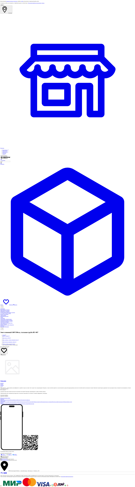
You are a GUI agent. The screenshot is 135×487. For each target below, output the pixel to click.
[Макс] (5, 473)
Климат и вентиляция (4, 314)
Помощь (1, 402)
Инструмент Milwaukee (4, 326)
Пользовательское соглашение (46, 401)
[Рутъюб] (1, 473)
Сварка (1, 317)
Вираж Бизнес (5, 150)
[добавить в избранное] (4, 350)
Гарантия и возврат (25, 403)
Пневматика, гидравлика (4, 311)
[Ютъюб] (6, 473)
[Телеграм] (3, 473)
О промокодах (18, 401)
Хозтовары (2, 325)
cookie (22, 1)
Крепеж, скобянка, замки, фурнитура (7, 324)
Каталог (1, 398)
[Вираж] (5, 158)
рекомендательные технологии (11, 1)
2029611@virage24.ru (5, 460)
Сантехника (2, 318)
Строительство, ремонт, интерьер (6, 320)
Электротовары (3, 315)
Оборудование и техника (4, 310)
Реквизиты (66, 401)
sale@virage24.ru (4, 459)
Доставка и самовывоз (18, 403)
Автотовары (2, 308)
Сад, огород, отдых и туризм (5, 313)
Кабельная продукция (4, 316)
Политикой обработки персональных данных (36, 3)
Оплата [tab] (1, 384)
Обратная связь (31, 403)
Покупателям (5, 152)
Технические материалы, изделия (6, 321)
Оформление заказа (3, 403)
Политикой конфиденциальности (67, 476)
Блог (9, 398)
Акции (4, 154)
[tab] (67, 381)
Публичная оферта (30, 401)
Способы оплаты (10, 403)
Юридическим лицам (4, 401)
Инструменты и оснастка (4, 309)
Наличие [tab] (2, 383)
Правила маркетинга (37, 401)
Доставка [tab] (2, 385)
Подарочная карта (24, 401)
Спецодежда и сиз (3, 323)
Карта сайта (70, 401)
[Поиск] (1, 162)
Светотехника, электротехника (6, 319)
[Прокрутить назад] (2, 306)
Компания (2, 399)
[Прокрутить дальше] (2, 328)
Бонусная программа (12, 401)
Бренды (7, 398)
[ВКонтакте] (2, 473)
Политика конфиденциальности (58, 401)
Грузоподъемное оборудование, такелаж (7, 312)
